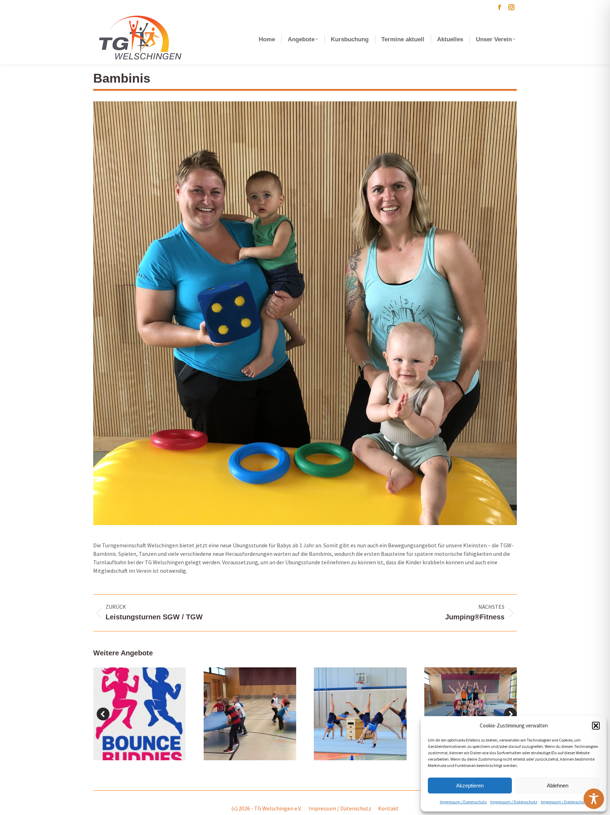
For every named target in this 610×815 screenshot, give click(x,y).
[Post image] (139, 713)
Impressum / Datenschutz (463, 801)
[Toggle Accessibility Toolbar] (594, 799)
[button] (595, 725)
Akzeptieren (470, 786)
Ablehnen (557, 786)
